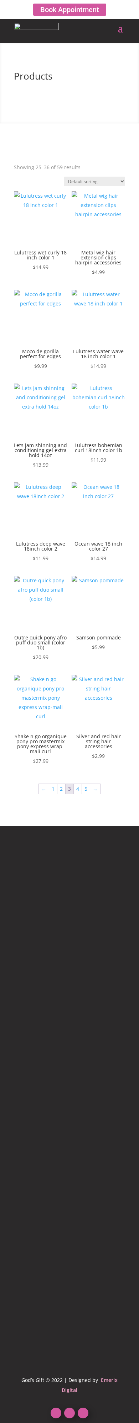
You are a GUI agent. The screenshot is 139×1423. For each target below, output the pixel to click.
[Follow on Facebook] (56, 1413)
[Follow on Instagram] (83, 1413)
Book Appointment (69, 9)
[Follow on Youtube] (69, 1413)
